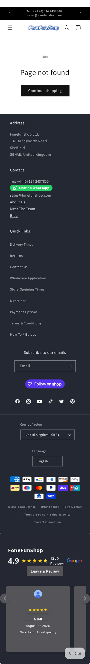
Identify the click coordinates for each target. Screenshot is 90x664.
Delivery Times (21, 244)
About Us (17, 202)
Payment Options (24, 312)
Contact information (47, 522)
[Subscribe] (70, 366)
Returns (16, 255)
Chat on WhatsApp (34, 187)
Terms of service (34, 514)
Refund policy (50, 507)
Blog (14, 215)
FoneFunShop (27, 507)
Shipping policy (60, 514)
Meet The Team (22, 208)
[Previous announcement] (9, 13)
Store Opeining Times (27, 289)
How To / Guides (23, 334)
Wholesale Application (28, 278)
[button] (10, 27)
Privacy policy (73, 507)
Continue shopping (45, 90)
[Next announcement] (80, 13)
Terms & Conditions (26, 323)
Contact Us (19, 267)
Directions (18, 300)
